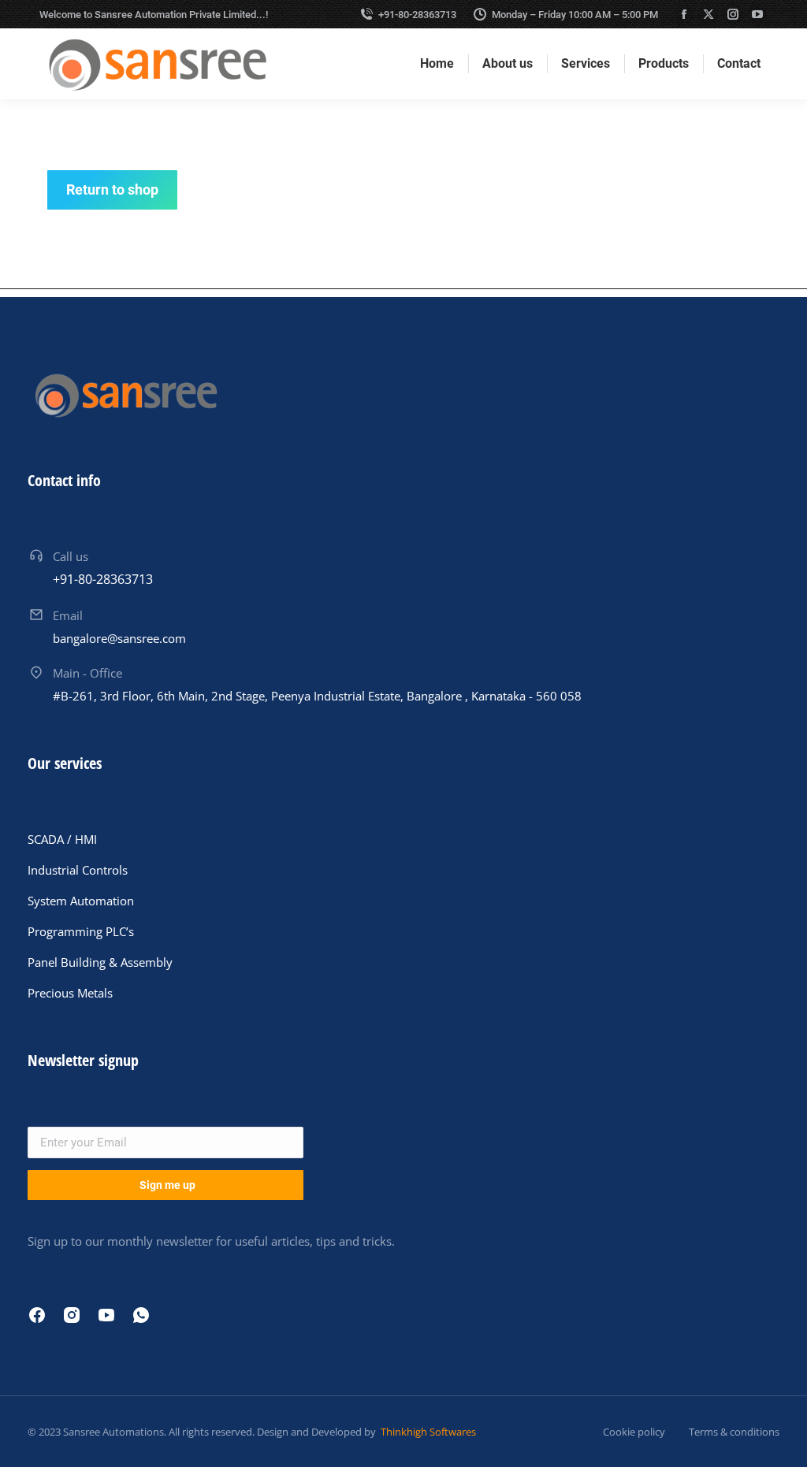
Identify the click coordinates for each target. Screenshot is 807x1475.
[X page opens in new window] (708, 14)
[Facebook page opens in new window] (684, 14)
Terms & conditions (734, 1432)
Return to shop (112, 189)
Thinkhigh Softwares (427, 1432)
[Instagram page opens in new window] (733, 14)
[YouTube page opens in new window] (757, 14)
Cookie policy (634, 1432)
